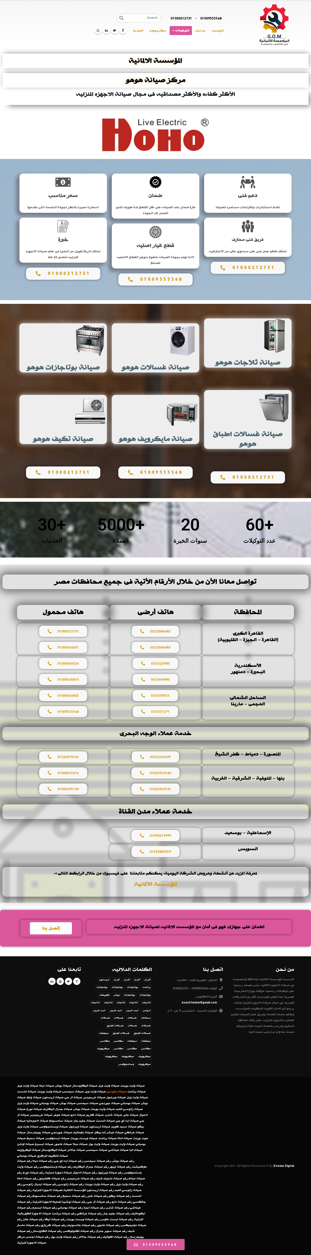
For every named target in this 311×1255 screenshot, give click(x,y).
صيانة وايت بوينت (132, 1086)
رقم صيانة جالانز (90, 1237)
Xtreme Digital (283, 1166)
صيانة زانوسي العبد (129, 1109)
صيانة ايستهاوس (57, 1138)
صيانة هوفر (61, 1115)
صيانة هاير (130, 1115)
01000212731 (181, 18)
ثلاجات (146, 1002)
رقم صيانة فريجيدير (81, 1178)
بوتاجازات (132, 987)
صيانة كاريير (95, 1115)
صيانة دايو (77, 1115)
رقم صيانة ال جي (99, 1202)
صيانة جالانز (76, 1150)
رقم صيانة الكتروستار (47, 1231)
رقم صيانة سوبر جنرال (111, 1231)
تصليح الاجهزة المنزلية (46, 1202)
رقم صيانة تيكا (55, 1219)
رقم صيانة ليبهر (120, 1167)
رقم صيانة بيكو (120, 1196)
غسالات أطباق (115, 1025)
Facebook (76, 981)
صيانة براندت (136, 1091)
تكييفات (104, 995)
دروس (147, 1010)
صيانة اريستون (53, 1097)
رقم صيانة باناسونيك (81, 1225)
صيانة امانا (124, 1138)
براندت (147, 987)
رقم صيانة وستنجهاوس (55, 1167)
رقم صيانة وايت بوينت (100, 1184)
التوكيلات (182, 30)
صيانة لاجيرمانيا (37, 1121)
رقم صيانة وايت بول (64, 1237)
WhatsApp (98, 30)
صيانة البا (136, 1150)
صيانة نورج (34, 1109)
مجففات (104, 1033)
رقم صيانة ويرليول (110, 1172)
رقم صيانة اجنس (38, 1237)
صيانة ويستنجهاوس (53, 1126)
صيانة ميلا (46, 1086)
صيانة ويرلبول (78, 1126)
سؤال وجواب (157, 30)
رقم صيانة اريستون (100, 1190)
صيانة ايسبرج (44, 1144)
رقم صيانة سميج (74, 1196)
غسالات (132, 1018)
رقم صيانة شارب (117, 1207)
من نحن (200, 30)
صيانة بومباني (130, 1103)
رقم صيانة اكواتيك (116, 1237)
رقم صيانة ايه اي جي (68, 1161)
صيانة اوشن (25, 1144)
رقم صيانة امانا (27, 1178)
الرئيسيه (218, 30)
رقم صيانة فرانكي (89, 1213)
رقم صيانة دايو (122, 1202)
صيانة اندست (26, 1091)
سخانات (146, 1018)
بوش (117, 995)
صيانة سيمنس (73, 1091)
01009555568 (211, 18)
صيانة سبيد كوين (124, 1126)
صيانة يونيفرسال (38, 1132)
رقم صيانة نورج (33, 1172)
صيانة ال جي (73, 1097)
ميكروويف (103, 1048)
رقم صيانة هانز (33, 1219)
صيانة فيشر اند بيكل (109, 1132)
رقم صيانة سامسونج (47, 1196)
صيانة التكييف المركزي (52, 1156)
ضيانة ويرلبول (116, 1097)
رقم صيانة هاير (97, 1196)
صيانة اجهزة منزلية (58, 1172)
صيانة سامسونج (61, 1121)
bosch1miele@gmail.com (199, 1002)
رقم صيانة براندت (64, 1213)
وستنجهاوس (126, 1064)
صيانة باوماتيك (83, 1132)
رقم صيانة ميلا (42, 1161)
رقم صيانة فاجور (108, 1225)
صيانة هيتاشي (118, 1150)
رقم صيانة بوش (123, 1161)
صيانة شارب (113, 1115)
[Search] (121, 18)
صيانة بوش (63, 1086)
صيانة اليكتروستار (84, 1086)
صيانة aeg (34, 1097)
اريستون (104, 979)
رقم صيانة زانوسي (71, 1184)
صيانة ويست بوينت (83, 1138)
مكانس (118, 1041)
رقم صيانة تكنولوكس (79, 1231)
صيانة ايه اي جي (127, 1121)
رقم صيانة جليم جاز (116, 1213)
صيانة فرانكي (134, 1132)
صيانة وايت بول (99, 1144)
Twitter (68, 981)
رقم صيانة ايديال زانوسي (40, 1184)
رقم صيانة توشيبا (74, 1202)
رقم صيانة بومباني (70, 1207)
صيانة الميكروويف (29, 1150)
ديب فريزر (132, 1010)
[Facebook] (123, 30)
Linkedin (52, 981)
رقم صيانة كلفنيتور (52, 1178)
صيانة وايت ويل (109, 1086)
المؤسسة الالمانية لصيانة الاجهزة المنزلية (59, 1190)
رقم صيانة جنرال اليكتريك (91, 1167)
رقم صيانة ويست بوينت (82, 1219)
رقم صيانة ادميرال (85, 1172)
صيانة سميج (35, 1138)
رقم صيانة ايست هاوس (116, 1219)
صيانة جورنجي (109, 1103)
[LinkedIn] (106, 30)
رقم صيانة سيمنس (97, 1161)
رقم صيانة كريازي (53, 1225)
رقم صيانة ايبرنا (94, 1207)
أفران (148, 979)
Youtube (60, 981)
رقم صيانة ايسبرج (44, 1207)
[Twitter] (114, 30)
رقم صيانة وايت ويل (129, 1184)
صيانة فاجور (63, 1144)
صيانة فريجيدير (94, 1097)
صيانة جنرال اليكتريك (57, 1109)
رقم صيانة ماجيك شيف (112, 1178)
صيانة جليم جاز (84, 1121)
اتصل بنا (138, 30)
